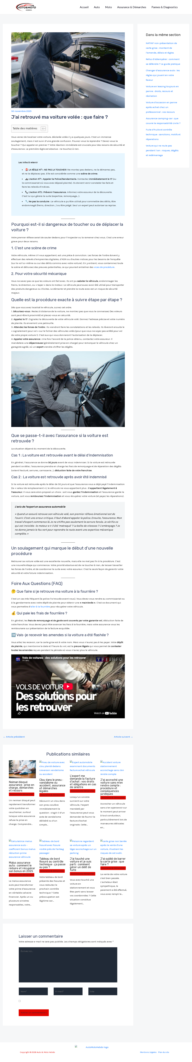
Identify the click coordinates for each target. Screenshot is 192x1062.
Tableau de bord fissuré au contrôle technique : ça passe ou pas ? (52, 863)
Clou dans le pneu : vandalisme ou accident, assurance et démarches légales (52, 785)
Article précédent (14, 736)
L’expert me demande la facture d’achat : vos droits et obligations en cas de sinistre (83, 781)
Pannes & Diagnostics (165, 7)
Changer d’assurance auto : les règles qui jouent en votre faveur (163, 75)
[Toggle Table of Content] (42, 128)
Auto (97, 7)
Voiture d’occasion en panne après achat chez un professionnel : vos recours (161, 107)
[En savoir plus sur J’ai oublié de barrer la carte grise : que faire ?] (113, 846)
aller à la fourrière (40, 606)
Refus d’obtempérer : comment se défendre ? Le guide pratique (163, 61)
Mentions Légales (148, 1052)
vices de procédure (104, 267)
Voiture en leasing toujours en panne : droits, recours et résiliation (162, 91)
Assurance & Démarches (131, 7)
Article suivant (123, 736)
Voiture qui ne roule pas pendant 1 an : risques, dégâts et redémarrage (162, 150)
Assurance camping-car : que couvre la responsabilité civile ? (163, 121)
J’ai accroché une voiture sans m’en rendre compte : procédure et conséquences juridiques (111, 787)
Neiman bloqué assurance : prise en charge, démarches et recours (21, 786)
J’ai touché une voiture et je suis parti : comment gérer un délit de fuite (80, 864)
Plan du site (163, 1052)
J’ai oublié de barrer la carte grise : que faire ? (113, 861)
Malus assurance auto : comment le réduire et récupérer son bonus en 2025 (22, 867)
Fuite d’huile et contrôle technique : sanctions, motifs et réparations (163, 134)
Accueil (84, 7)
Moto (108, 7)
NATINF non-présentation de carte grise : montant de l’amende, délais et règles (161, 48)
